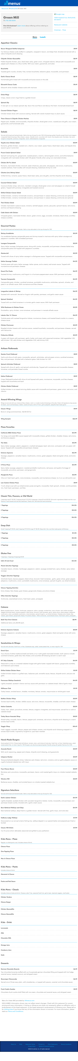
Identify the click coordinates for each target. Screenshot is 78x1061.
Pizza (64, 30)
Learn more (21, 26)
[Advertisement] (39, 1028)
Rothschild (14, 8)
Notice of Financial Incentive (46, 1046)
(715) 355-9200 (10, 20)
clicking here (8, 1009)
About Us (13, 1044)
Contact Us (41, 1044)
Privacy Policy (31, 1046)
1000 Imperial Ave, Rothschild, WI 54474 (65, 19)
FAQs (20, 1044)
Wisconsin (5, 8)
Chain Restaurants (52, 1044)
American (57, 30)
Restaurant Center (30, 1044)
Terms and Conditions (15, 1011)
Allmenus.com (29, 1000)
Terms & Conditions (66, 1044)
